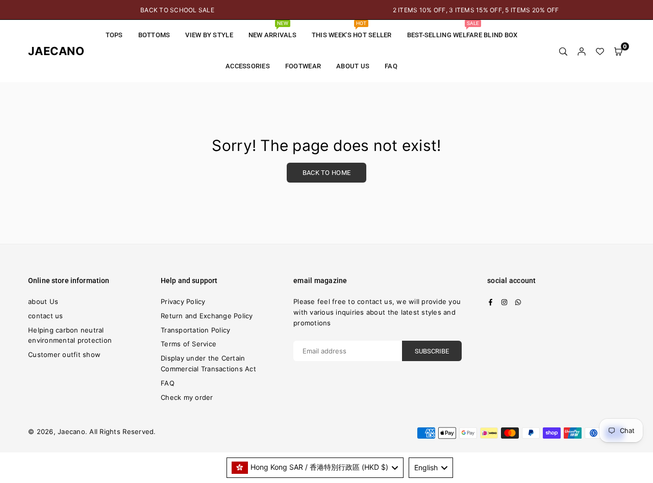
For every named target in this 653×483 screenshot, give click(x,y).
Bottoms (154, 35)
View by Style (209, 35)
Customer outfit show (64, 354)
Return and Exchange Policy (207, 316)
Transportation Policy (195, 330)
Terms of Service (188, 344)
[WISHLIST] (600, 50)
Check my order (187, 397)
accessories (247, 66)
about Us (352, 66)
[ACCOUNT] (581, 50)
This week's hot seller (352, 29)
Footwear (303, 66)
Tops (114, 35)
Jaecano (48, 51)
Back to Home (326, 172)
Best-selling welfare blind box (462, 29)
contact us (45, 316)
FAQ (391, 66)
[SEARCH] (563, 50)
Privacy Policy (183, 301)
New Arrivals (272, 29)
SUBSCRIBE (432, 351)
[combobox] (315, 467)
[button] (618, 50)
